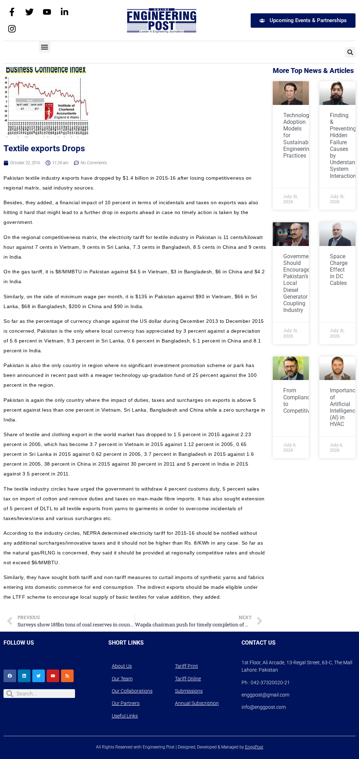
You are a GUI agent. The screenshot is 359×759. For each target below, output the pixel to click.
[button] (44, 47)
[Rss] (67, 676)
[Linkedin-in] (64, 12)
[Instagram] (12, 28)
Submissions (189, 691)
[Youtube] (47, 12)
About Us (122, 666)
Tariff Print (186, 666)
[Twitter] (29, 12)
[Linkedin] (24, 676)
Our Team (122, 678)
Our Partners (126, 703)
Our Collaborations (132, 691)
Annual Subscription (197, 703)
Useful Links (125, 716)
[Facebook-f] (12, 12)
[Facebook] (10, 676)
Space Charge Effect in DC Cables (338, 270)
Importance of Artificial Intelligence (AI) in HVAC (344, 407)
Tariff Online (188, 678)
